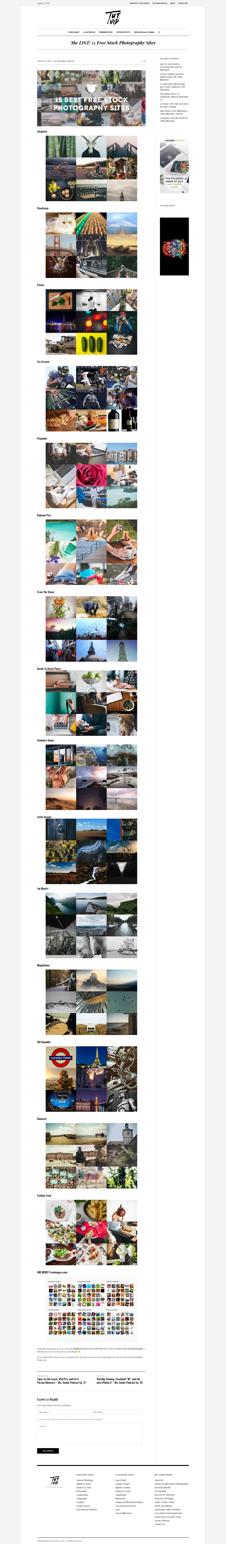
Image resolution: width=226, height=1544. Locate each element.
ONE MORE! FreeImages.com (52, 1272)
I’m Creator (43, 362)
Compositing (82, 1494)
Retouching (81, 1491)
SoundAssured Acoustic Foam (168, 1516)
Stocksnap (43, 208)
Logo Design (120, 1480)
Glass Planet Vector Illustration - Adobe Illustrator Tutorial (174, 112)
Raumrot (42, 1119)
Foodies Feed (44, 1195)
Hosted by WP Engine (164, 1498)
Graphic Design (122, 1483)
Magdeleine (43, 965)
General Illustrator (123, 1513)
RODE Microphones (164, 1505)
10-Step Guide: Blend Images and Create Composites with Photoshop (172, 87)
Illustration (120, 1498)
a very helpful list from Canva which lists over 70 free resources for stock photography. (105, 1348)
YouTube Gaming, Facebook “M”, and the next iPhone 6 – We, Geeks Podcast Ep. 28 (120, 1380)
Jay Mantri (42, 888)
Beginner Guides (83, 1483)
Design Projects (83, 1505)
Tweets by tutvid (167, 205)
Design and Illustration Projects (129, 1502)
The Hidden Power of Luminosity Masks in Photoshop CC (174, 96)
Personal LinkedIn (163, 1487)
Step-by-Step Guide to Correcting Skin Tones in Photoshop (171, 67)
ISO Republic (44, 1042)
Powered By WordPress (165, 1494)
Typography (81, 1498)
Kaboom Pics (44, 515)
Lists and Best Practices (86, 1509)
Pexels (40, 285)
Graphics (80, 1502)
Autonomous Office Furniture (168, 1509)
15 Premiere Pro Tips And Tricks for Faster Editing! (174, 105)
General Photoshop (84, 1480)
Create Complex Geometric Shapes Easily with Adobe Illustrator (172, 77)
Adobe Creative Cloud (164, 1502)
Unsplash (42, 131)
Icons (117, 1509)
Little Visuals (44, 817)
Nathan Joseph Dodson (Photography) (172, 1483)
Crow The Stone (45, 592)
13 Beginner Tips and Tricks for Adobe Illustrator (174, 119)
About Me (159, 1480)
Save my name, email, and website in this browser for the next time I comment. (71, 1419)
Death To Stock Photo (49, 669)
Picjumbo (42, 438)
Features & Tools (83, 1487)
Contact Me (160, 1524)
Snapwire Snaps (45, 740)
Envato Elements (162, 1520)
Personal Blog (160, 1491)
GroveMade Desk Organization (168, 1513)
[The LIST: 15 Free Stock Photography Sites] (91, 98)
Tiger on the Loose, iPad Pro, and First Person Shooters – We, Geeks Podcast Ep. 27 (61, 1380)
